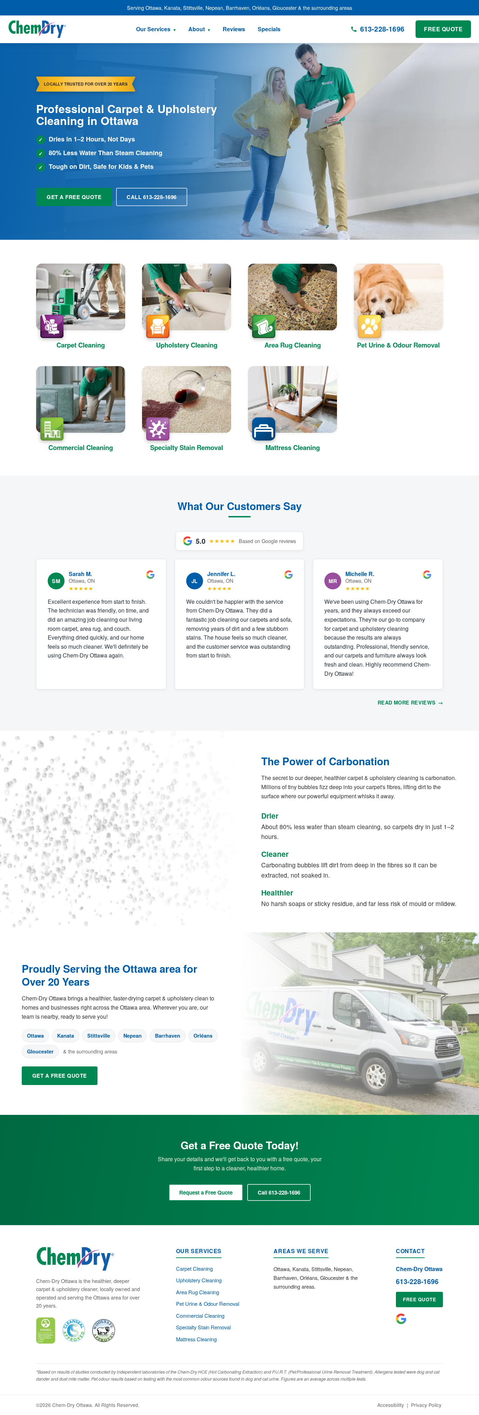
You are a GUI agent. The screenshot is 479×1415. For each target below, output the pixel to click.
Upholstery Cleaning (199, 1280)
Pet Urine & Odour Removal (207, 1303)
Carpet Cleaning (194, 1268)
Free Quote (443, 29)
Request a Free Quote (205, 1192)
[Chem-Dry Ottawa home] (37, 29)
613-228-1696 (417, 1281)
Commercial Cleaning (200, 1315)
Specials (269, 29)
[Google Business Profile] (401, 1319)
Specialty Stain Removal (203, 1327)
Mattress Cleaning (196, 1339)
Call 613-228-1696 (152, 197)
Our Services (153, 29)
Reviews (234, 29)
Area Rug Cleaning (197, 1292)
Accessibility (390, 1404)
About (196, 29)
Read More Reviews (410, 702)
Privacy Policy (426, 1404)
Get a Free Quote (74, 197)
